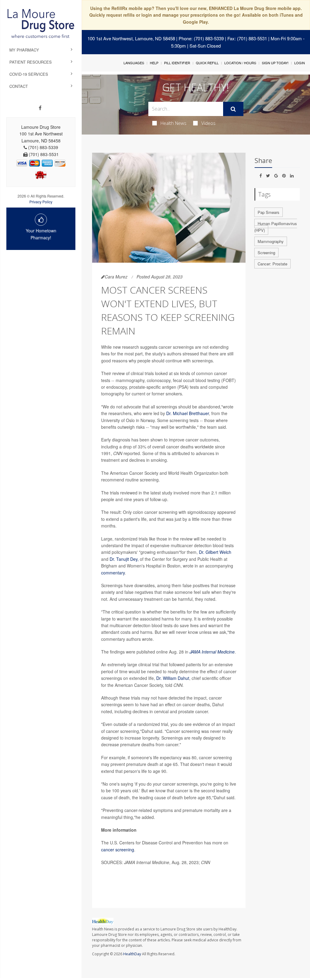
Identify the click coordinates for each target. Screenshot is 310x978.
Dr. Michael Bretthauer (187, 413)
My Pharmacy (24, 50)
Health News (173, 123)
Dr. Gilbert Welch (215, 552)
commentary (113, 573)
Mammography (271, 241)
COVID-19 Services (28, 74)
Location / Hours (240, 62)
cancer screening (117, 850)
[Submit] (233, 109)
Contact (18, 86)
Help (154, 62)
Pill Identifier (177, 62)
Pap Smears (268, 212)
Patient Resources (30, 62)
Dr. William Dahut (172, 678)
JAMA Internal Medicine (212, 652)
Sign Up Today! (275, 62)
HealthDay (132, 953)
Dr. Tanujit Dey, (124, 559)
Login (299, 62)
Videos (208, 123)
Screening (266, 252)
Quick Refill (207, 62)
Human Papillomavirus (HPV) (275, 227)
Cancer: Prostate (272, 264)
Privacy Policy (40, 201)
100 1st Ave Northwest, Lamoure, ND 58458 (131, 38)
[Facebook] (40, 108)
